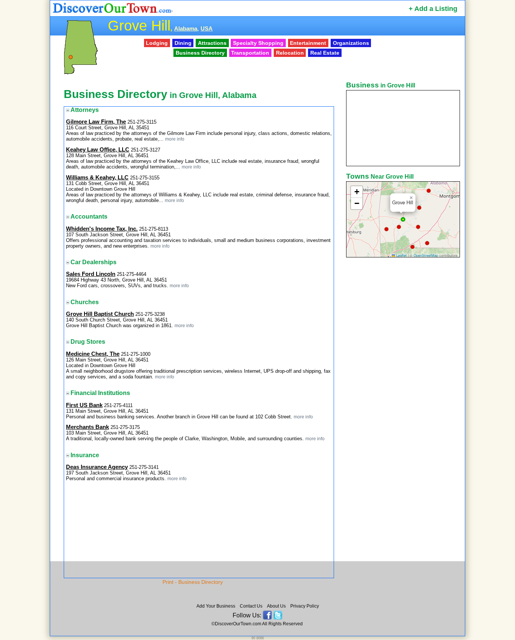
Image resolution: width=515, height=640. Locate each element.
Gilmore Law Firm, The (96, 122)
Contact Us (251, 606)
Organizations (351, 43)
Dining (183, 43)
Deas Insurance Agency (97, 467)
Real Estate (324, 53)
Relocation (290, 53)
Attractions (212, 43)
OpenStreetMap (426, 255)
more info (174, 138)
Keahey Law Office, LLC (97, 150)
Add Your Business (215, 606)
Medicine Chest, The (93, 354)
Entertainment (308, 43)
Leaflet (401, 255)
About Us (276, 606)
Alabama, (186, 29)
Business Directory (200, 53)
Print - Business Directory (192, 582)
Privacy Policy (304, 606)
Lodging (157, 43)
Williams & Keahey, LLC (97, 178)
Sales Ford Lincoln (90, 274)
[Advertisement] (404, 378)
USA (207, 29)
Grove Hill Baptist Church (100, 314)
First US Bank (84, 405)
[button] (428, 190)
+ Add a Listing (433, 8)
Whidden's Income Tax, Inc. (102, 229)
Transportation (250, 53)
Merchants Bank (87, 427)
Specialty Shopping (258, 43)
